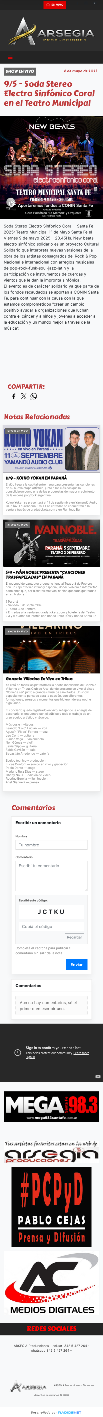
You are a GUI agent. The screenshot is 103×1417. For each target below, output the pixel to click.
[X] (70, 5)
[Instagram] (88, 5)
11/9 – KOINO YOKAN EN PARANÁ (36, 478)
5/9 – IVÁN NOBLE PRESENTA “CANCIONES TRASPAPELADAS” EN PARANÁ (45, 575)
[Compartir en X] (24, 396)
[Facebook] (79, 5)
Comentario (24, 857)
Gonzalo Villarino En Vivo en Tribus (39, 678)
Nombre (21, 836)
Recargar (74, 937)
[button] (39, 5)
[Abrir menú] (10, 57)
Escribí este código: (33, 900)
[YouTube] (96, 5)
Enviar (76, 964)
